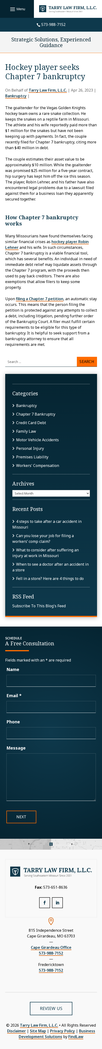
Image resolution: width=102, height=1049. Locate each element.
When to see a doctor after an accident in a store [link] (50, 567)
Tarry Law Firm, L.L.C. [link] (48, 90)
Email (14, 695)
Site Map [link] (38, 1031)
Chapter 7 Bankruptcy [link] (35, 414)
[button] (17, 9)
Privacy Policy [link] (62, 1031)
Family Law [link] (26, 431)
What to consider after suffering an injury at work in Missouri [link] (45, 552)
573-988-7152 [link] (53, 24)
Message (16, 748)
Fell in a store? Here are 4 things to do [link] (50, 578)
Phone (13, 722)
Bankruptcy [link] (16, 95)
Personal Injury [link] (30, 448)
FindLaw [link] (75, 1036)
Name (12, 669)
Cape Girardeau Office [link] (51, 947)
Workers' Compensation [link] (37, 465)
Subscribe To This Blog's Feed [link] (39, 605)
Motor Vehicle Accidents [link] (37, 439)
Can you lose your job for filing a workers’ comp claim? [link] (43, 538)
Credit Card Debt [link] (31, 422)
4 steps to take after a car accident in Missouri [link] (47, 524)
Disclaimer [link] (16, 1031)
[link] (68, 9)
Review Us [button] (51, 1008)
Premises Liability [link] (32, 457)
